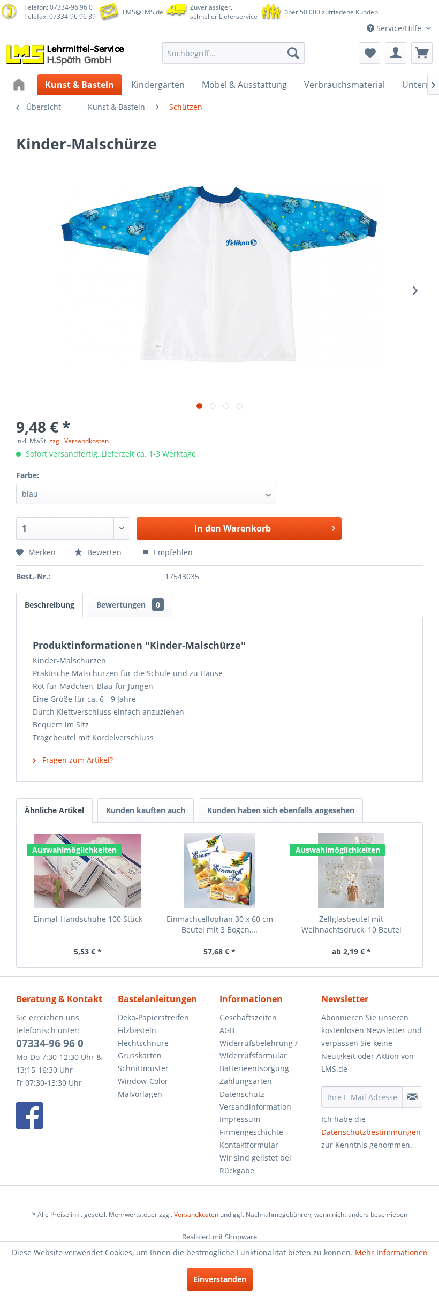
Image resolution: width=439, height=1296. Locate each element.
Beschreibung (49, 605)
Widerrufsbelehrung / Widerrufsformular (259, 1049)
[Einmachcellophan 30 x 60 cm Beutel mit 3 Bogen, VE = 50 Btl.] (219, 870)
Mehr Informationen (391, 1252)
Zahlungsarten (246, 1081)
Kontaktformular (249, 1145)
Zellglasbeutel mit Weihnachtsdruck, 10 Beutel (351, 924)
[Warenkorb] (422, 53)
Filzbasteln (137, 1030)
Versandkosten (196, 1214)
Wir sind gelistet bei (255, 1158)
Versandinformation (255, 1107)
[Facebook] (64, 1115)
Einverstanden (219, 1279)
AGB (227, 1030)
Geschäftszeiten (248, 1017)
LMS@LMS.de (143, 12)
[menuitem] (233, 53)
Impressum (240, 1119)
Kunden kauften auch (145, 810)
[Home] (20, 84)
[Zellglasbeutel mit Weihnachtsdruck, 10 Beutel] (351, 870)
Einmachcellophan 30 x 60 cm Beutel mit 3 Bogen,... (219, 924)
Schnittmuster (143, 1068)
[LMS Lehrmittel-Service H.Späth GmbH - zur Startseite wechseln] (66, 55)
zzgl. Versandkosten (79, 440)
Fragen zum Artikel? (76, 760)
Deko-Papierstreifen (153, 1017)
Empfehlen (172, 552)
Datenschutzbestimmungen (371, 1132)
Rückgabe (237, 1170)
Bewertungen (128, 605)
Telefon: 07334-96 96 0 (58, 7)
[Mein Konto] (395, 53)
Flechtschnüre (143, 1043)
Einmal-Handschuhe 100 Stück (87, 919)
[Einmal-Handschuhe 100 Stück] (87, 870)
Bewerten (104, 552)
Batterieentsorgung (254, 1068)
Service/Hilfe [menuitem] (398, 28)
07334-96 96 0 (50, 1043)
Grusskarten (140, 1055)
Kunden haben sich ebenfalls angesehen (280, 810)
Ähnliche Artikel (54, 810)
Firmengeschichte (251, 1132)
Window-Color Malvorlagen (143, 1087)
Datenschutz (242, 1094)
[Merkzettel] (369, 53)
